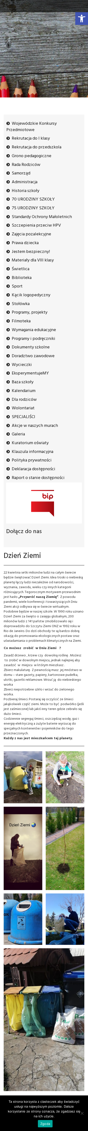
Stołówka (21, 303)
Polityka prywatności (32, 460)
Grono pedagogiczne (31, 156)
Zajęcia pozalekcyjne (31, 234)
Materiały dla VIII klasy (33, 260)
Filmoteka (21, 321)
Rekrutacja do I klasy (31, 138)
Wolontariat (23, 408)
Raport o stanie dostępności (38, 477)
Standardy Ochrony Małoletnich (42, 216)
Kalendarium (23, 390)
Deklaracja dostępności (33, 469)
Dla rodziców (24, 399)
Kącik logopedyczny (31, 295)
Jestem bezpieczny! (31, 251)
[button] (81, 18)
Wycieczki (22, 364)
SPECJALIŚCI (23, 417)
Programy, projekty (29, 312)
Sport (17, 286)
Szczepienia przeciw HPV (36, 225)
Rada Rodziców (26, 164)
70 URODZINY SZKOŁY (33, 199)
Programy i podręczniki (33, 338)
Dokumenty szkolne (31, 347)
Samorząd (21, 173)
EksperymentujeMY (30, 373)
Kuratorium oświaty (30, 443)
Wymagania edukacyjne (34, 330)
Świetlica (20, 269)
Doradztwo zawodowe (33, 356)
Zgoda (45, 1124)
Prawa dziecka (25, 243)
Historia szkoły (25, 190)
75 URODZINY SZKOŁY (33, 208)
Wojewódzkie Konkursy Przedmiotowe (31, 127)
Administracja (24, 182)
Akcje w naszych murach (35, 425)
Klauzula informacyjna (32, 451)
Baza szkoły (22, 382)
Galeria (18, 434)
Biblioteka (22, 277)
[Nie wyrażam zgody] (81, 1113)
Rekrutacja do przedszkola (36, 147)
